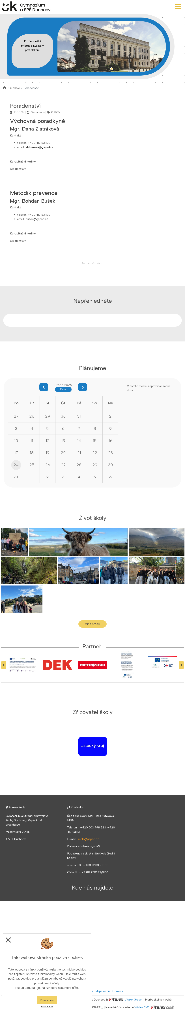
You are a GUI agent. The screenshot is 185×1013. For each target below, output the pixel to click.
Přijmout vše (47, 1000)
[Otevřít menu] (178, 6)
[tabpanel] (111, 46)
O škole (15, 88)
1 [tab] (111, 68)
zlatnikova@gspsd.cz (39, 147)
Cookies (117, 991)
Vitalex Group (133, 999)
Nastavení (47, 1006)
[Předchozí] (3, 665)
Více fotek (92, 624)
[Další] (181, 665)
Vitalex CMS (142, 1007)
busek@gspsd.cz (37, 219)
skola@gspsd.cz (88, 839)
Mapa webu (103, 991)
